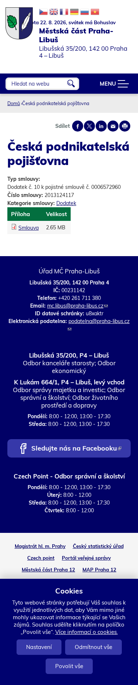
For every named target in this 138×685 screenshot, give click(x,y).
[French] (64, 11)
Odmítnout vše (93, 646)
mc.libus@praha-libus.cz (77, 305)
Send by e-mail (112, 126)
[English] (53, 11)
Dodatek (66, 203)
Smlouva (28, 228)
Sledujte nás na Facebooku (76, 449)
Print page (124, 126)
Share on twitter (89, 126)
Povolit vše (69, 666)
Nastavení (39, 646)
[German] (74, 11)
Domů (13, 103)
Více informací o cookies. (86, 631)
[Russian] (84, 11)
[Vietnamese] (95, 11)
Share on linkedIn (101, 126)
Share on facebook (77, 126)
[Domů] (19, 19)
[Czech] (43, 11)
